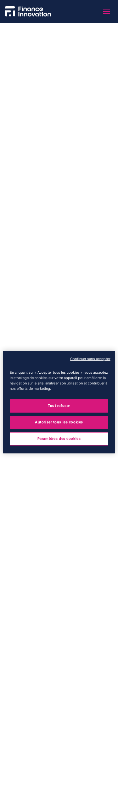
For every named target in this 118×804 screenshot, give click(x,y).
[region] (59, 402)
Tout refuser (59, 405)
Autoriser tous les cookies (59, 422)
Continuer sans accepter (90, 359)
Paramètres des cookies (59, 438)
